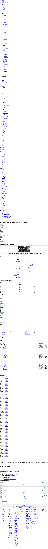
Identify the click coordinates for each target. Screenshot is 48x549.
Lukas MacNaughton (27, 334)
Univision (3, 188)
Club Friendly (4, 32)
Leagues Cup (3, 519)
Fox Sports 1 (4, 102)
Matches (3, 4)
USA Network (4, 107)
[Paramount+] (10, 169)
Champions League (5, 18)
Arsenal (4, 37)
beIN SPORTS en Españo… (6, 105)
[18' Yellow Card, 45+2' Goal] (2, 312)
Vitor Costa (19, 272)
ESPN (4, 98)
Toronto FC (4, 354)
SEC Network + (3, 205)
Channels (14, 507)
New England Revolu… (6, 55)
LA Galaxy (5, 69)
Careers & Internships (36, 512)
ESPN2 (4, 100)
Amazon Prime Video (4, 190)
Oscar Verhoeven (4, 332)
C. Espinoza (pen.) (2, 228)
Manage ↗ (3, 151)
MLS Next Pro (4, 125)
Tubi (2, 207)
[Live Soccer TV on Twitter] (29, 528)
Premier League (5, 20)
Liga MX (4, 29)
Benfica (4, 46)
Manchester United (10, 510)
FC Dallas (5, 66)
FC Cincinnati (5, 56)
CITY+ (4, 119)
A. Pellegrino (1, 231)
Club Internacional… (6, 54)
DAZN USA (3, 184)
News (2, 135)
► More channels (2, 210)
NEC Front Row (5, 126)
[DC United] (1, 236)
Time (4, 148)
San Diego (10, 536)
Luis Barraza (26, 333)
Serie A (2, 164)
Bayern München (5, 47)
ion (14, 539)
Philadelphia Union (6, 61)
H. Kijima (32, 264)
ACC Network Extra (5, 113)
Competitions (1, 507)
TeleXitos (4, 130)
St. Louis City (4, 364)
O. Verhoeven (15, 275)
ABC (3, 96)
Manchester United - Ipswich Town (28, 520)
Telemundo (4, 109)
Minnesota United (5, 369)
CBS (2, 174)
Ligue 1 (2, 143)
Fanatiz (2, 172)
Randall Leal (26, 332)
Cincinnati (10, 520)
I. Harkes (19, 268)
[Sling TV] (4, 169)
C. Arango (1, 226)
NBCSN (3, 185)
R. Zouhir (29, 264)
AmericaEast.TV (5, 114)
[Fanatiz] (13, 169)
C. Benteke (29, 262)
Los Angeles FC (10, 529)
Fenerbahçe (4, 49)
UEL (2, 137)
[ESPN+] (16, 169)
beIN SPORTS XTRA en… (16, 532)
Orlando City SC (6, 59)
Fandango (3, 197)
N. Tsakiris (19, 261)
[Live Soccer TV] (2, 0)
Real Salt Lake (5, 68)
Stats (0, 239)
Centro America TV (4, 195)
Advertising (35, 510)
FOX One (3, 198)
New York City (10, 521)
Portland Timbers (5, 367)
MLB (34, 519)
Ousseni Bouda (3, 331)
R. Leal (29, 271)
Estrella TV (4, 120)
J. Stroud (29, 267)
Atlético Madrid (5, 43)
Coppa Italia (4, 26)
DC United (5, 58)
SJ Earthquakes (2, 224)
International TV (2, 241)
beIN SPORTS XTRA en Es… (5, 193)
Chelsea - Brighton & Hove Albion (29, 517)
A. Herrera (29, 265)
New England (4, 348)
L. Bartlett (29, 270)
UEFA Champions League (5, 163)
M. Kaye (17, 268)
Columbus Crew (5, 355)
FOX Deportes (4, 111)
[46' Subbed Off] (2, 317)
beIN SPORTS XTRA (5, 116)
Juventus (9, 513)
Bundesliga (4, 22)
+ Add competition (4, 159)
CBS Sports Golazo (5, 118)
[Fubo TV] (1, 169)
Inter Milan (4, 44)
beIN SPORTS (5, 97)
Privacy (34, 511)
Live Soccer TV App (36, 509)
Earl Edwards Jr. (3, 333)
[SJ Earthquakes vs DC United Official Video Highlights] (24, 252)
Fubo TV (22, 509)
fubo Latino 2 (4, 123)
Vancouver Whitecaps (9, 528)
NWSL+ (3, 203)
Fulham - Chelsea (30, 511)
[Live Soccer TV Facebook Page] (29, 527)
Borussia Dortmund (5, 48)
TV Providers (21, 507)
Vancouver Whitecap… (6, 64)
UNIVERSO (4, 110)
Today (4, 7)
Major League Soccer (5, 14)
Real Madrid (4, 42)
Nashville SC (5, 53)
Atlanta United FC (6, 62)
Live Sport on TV (36, 518)
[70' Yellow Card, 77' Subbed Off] (1, 308)
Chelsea (4, 38)
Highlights (1, 238)
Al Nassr (4, 50)
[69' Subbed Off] (1, 307)
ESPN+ (2, 179)
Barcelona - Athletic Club (28, 513)
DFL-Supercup (5, 24)
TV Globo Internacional (4, 186)
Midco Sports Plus (5, 124)
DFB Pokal (4, 25)
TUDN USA (3, 183)
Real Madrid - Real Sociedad (28, 512)
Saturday (4, 8)
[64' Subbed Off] (2, 313)
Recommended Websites (35, 514)
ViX (3, 132)
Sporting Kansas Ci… (6, 72)
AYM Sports (4, 115)
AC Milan (4, 45)
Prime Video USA (14, 474)
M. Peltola (31, 271)
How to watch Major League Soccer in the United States (10, 479)
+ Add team (3, 152)
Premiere (3, 204)
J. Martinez (1, 227)
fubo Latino (4, 122)
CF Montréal (4, 357)
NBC (3, 99)
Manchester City (5, 39)
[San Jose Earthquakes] (2, 225)
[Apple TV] (7, 169)
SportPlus (4, 129)
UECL (2, 138)
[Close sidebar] (0, 220)
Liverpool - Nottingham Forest (28, 516)
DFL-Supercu (3, 144)
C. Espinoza (18, 277)
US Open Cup (4, 15)
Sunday (4, 9)
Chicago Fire (4, 347)
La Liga (4, 21)
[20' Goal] (2, 303)
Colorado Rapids (5, 67)
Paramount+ (3, 181)
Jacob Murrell (27, 331)
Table (1, 240)
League (2, 148)
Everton (4, 41)
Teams (1, 151)
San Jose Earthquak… (6, 65)
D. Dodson (32, 265)
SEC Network (4, 128)
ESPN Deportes (3, 178)
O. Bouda (16, 274)
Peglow (31, 267)
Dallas (4, 363)
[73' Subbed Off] (2, 318)
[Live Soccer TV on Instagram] (35, 524)
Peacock (4, 112)
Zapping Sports (3, 209)
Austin (9, 537)
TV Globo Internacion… (16, 523)
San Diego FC (5, 71)
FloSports (4, 121)
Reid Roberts (3, 334)
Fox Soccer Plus (5, 101)
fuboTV (4, 106)
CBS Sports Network (4, 176)
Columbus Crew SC (6, 60)
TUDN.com (4, 131)
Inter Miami (4, 346)
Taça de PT (3, 145)
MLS (2, 139)
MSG (2, 202)
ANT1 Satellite (3, 191)
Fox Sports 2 (4, 103)
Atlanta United (5, 358)
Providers (35, 513)
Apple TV (4, 104)
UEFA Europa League (4, 165)
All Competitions (4, 33)
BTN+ (4, 117)
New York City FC (6, 57)
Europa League (5, 19)
